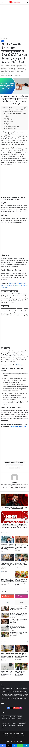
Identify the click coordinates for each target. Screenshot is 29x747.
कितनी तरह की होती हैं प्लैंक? (11, 128)
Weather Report (12, 725)
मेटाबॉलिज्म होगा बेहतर (9, 121)
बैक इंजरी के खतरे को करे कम (10, 120)
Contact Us (14, 738)
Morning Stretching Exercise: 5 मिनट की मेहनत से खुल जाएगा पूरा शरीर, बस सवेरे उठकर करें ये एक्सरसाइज (14, 285)
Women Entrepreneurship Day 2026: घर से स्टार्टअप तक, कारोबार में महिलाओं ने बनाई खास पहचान (19, 608)
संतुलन (6, 115)
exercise (21, 462)
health (9, 465)
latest (24, 720)
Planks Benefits (18, 465)
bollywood (20, 716)
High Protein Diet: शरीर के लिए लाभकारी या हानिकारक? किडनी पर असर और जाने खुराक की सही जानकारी (21, 582)
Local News (15, 723)
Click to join (19, 365)
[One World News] (14, 2)
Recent (22, 602)
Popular (7, 602)
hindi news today (5, 720)
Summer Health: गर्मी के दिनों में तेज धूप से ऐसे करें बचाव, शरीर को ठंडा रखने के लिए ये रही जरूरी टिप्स (21, 564)
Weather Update (20, 725)
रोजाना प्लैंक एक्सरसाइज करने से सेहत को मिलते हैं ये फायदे (15, 113)
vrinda (4, 75)
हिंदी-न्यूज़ (3, 727)
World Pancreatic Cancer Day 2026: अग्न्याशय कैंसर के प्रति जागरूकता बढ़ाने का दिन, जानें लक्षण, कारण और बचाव (19, 615)
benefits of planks (10, 462)
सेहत (6, 38)
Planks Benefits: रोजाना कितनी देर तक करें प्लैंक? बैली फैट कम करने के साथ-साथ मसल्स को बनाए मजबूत (14, 110)
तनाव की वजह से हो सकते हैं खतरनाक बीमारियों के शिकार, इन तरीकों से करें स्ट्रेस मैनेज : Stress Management (7, 547)
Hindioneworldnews (14, 720)
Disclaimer (23, 735)
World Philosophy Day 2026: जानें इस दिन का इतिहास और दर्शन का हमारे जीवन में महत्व (18, 621)
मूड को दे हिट (7, 125)
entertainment (4, 718)
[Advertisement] (14, 20)
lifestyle (9, 723)
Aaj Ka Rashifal (13, 716)
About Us (15, 735)
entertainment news (12, 718)
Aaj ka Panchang (5, 716)
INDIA (20, 720)
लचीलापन (7, 123)
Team (19, 735)
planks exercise (15, 468)
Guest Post (9, 735)
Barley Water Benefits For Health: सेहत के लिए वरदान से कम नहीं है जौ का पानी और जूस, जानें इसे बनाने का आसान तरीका (7, 564)
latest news (4, 723)
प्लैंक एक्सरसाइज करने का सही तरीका (12, 126)
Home (3, 38)
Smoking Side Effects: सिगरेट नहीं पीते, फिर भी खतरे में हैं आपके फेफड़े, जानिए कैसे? (21, 546)
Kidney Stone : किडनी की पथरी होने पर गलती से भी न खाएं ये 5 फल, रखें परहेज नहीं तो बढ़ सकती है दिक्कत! (7, 581)
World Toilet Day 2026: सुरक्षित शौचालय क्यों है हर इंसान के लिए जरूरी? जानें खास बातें (18, 627)
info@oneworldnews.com (18, 426)
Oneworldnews (22, 723)
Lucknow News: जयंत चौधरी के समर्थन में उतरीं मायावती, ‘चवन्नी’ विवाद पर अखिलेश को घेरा (18, 634)
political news (4, 725)
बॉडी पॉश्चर (7, 116)
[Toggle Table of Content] (25, 108)
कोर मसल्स (7, 118)
